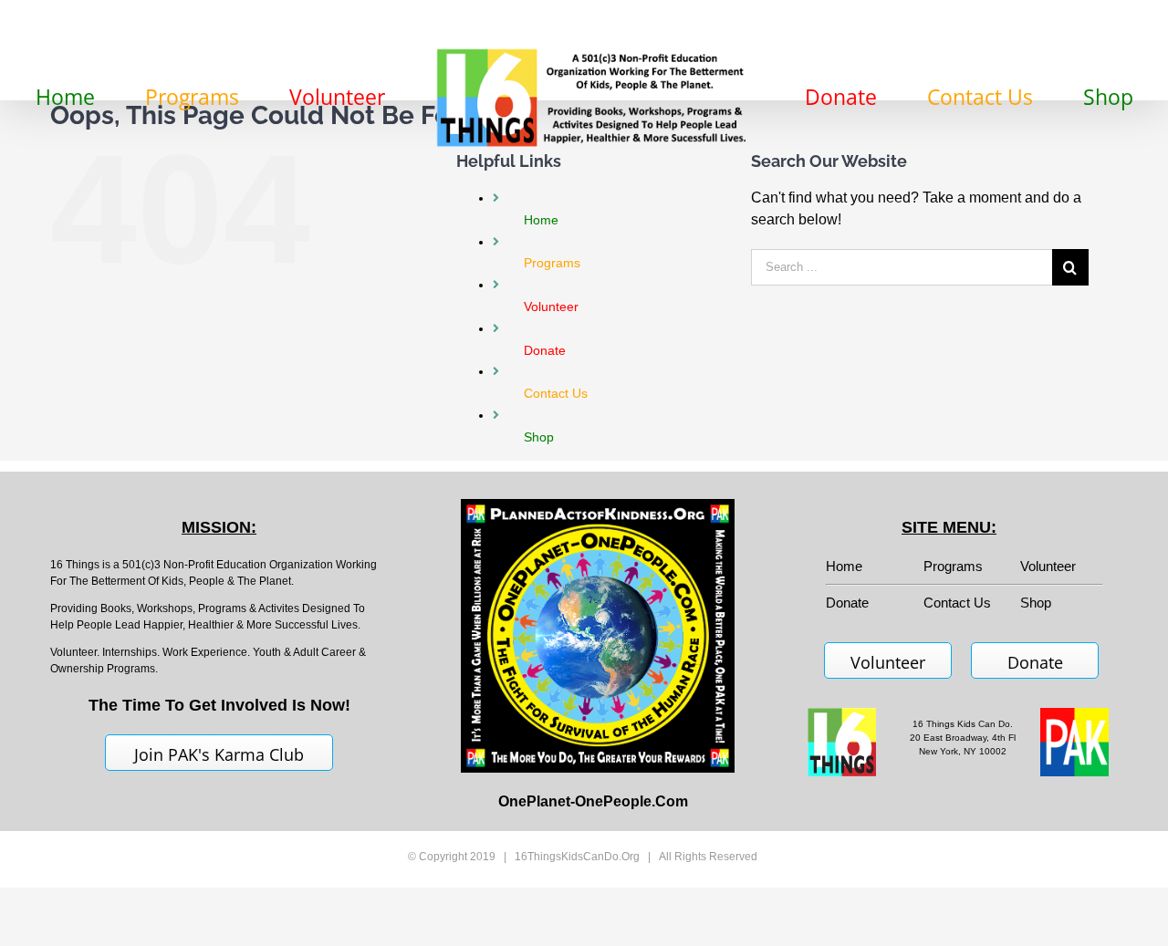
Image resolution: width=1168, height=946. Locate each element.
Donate (1035, 662)
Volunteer (1048, 566)
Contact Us (957, 602)
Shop (1035, 602)
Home (844, 566)
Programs (953, 566)
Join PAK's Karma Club (219, 754)
